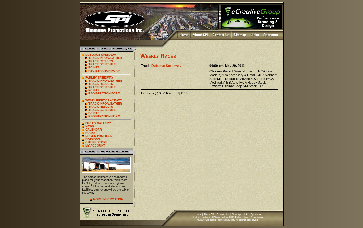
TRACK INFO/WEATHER (105, 57)
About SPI (209, 214)
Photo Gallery (220, 217)
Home (198, 214)
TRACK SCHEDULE (102, 64)
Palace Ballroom (202, 217)
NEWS (89, 126)
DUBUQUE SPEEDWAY (101, 54)
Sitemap (236, 214)
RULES (90, 132)
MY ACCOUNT (95, 145)
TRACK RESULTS (100, 61)
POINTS (93, 67)
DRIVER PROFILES (98, 135)
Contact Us (223, 214)
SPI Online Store (239, 217)
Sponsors (256, 214)
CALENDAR (93, 129)
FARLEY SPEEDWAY (99, 77)
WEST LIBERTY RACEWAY (103, 100)
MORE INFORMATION (108, 199)
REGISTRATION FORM (104, 70)
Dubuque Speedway (166, 66)
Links (246, 214)
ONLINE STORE (96, 142)
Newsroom (257, 217)
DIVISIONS (92, 139)
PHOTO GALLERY (98, 123)
